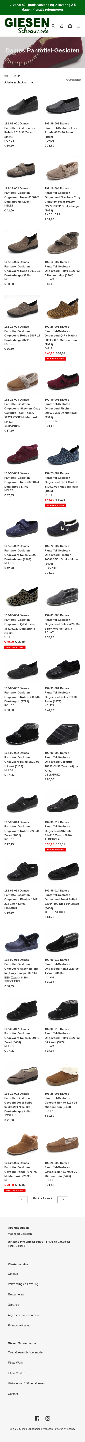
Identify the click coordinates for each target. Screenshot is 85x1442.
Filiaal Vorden (16, 1373)
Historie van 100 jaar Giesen (26, 1383)
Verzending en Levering (23, 1284)
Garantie (13, 1304)
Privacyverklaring (19, 1325)
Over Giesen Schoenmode (25, 1352)
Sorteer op (12, 76)
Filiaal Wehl (15, 1362)
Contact (13, 1273)
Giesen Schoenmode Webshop (36, 1429)
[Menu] (78, 25)
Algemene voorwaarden (23, 1315)
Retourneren (16, 1294)
